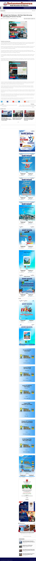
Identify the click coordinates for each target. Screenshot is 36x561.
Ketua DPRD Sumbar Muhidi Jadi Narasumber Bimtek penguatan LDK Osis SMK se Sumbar (27, 532)
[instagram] (32, 1)
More (34, 523)
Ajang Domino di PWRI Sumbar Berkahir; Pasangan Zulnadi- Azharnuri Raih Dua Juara (18, 118)
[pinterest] (33, 1)
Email (32, 18)
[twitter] (30, 1)
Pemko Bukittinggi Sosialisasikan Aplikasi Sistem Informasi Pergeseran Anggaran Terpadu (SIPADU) (6, 119)
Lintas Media (2, 560)
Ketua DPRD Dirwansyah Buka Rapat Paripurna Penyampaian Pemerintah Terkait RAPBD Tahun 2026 (29, 119)
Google (34, 560)
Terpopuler (22, 523)
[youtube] (35, 1)
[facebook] (29, 1)
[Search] (35, 8)
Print (29, 18)
